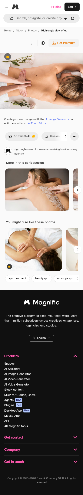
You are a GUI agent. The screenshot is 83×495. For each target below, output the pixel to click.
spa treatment (17, 278)
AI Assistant (12, 369)
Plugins (12, 405)
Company (12, 449)
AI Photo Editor (37, 123)
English (41, 338)
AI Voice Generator (17, 384)
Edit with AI (19, 137)
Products (11, 356)
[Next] (65, 136)
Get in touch (14, 461)
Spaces (9, 363)
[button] (41, 338)
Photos (32, 30)
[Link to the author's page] (8, 151)
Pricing (56, 7)
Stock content (13, 390)
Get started (13, 437)
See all (39, 163)
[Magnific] (41, 303)
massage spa (65, 278)
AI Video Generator (17, 379)
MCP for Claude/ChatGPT (22, 395)
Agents (12, 400)
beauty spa (41, 278)
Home (7, 30)
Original (27, 57)
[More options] (31, 43)
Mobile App (12, 416)
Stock (19, 30)
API (6, 421)
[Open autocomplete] (9, 18)
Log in (72, 7)
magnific (19, 153)
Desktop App (16, 410)
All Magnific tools (16, 426)
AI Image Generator (57, 119)
